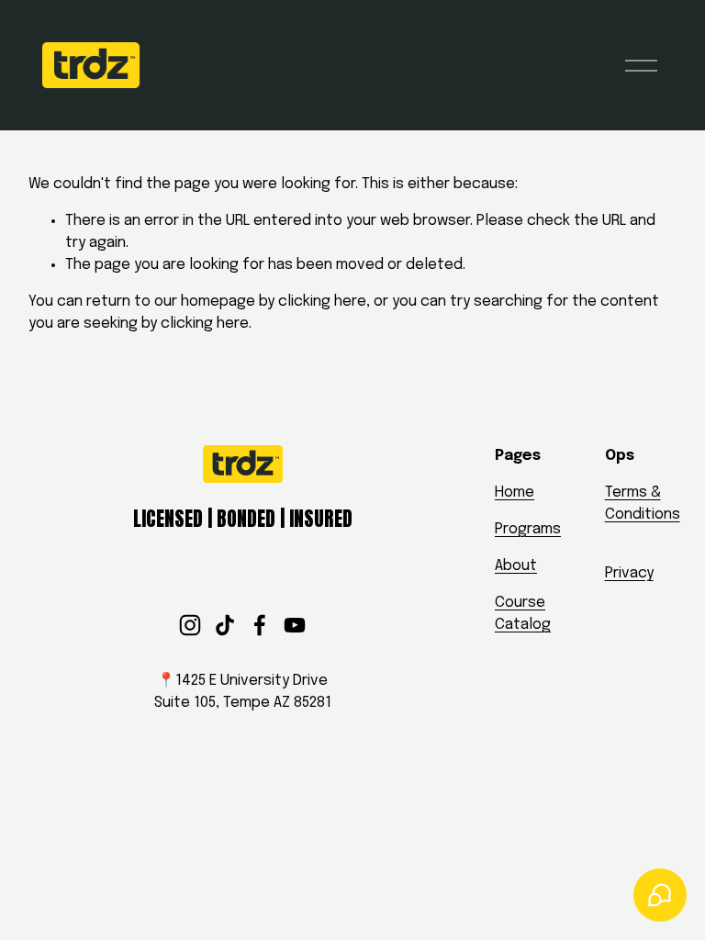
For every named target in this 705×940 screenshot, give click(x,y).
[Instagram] (190, 625)
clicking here (322, 301)
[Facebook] (260, 625)
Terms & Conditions (642, 503)
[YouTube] (295, 625)
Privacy (629, 573)
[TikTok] (225, 625)
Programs (528, 529)
